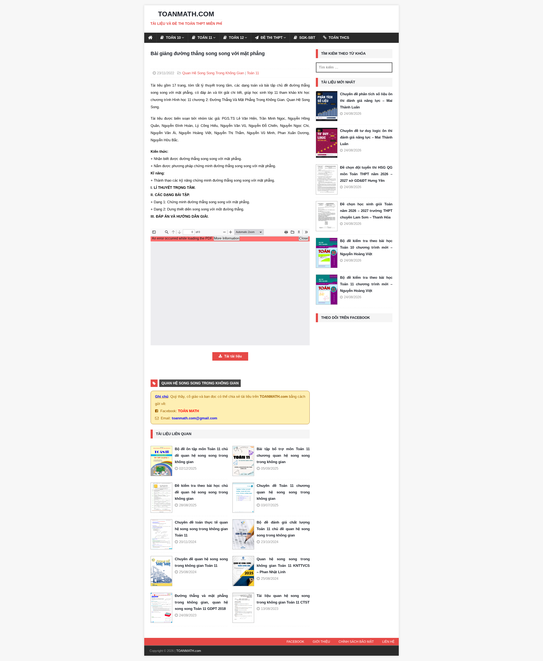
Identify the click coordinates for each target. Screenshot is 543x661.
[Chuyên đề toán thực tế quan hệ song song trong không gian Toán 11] (163, 534)
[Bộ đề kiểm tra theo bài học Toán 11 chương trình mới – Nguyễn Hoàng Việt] (326, 289)
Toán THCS (338, 38)
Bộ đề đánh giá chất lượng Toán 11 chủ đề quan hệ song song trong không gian (283, 528)
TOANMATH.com (188, 651)
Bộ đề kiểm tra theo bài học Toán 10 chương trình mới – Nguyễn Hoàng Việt (366, 247)
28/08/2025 (187, 505)
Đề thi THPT (271, 38)
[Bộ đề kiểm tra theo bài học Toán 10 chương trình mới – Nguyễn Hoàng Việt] (326, 253)
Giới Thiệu (321, 641)
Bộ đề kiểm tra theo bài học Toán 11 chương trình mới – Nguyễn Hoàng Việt (366, 284)
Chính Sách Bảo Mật (356, 641)
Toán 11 (253, 73)
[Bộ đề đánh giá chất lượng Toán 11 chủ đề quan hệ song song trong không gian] (244, 534)
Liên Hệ (388, 641)
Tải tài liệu (232, 356)
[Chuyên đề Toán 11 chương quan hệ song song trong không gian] (244, 498)
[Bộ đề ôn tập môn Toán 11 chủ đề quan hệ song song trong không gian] (163, 461)
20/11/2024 (187, 542)
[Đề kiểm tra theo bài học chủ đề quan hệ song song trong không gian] (163, 498)
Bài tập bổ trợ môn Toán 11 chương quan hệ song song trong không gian (283, 455)
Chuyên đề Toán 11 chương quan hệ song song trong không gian (283, 492)
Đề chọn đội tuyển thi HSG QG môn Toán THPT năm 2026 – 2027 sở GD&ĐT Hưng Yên (366, 173)
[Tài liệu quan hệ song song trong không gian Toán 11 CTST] (244, 608)
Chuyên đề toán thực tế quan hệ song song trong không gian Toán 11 (201, 528)
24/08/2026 (352, 114)
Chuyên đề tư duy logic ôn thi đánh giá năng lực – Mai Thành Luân (366, 137)
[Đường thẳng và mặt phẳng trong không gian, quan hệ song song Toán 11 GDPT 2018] (163, 608)
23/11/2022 (165, 73)
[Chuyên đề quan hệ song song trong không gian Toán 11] (163, 571)
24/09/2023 (187, 615)
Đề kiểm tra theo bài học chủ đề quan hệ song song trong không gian (201, 492)
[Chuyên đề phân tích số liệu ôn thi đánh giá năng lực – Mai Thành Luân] (326, 106)
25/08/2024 (187, 572)
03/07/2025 (269, 505)
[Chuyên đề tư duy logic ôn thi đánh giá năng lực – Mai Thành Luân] (326, 143)
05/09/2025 (269, 468)
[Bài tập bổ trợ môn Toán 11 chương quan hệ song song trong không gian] (244, 461)
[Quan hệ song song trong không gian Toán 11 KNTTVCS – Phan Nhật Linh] (244, 571)
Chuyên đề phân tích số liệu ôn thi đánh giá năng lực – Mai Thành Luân (366, 100)
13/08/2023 (269, 609)
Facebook (295, 641)
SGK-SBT (306, 38)
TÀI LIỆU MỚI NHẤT (338, 82)
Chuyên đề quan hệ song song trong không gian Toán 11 (201, 562)
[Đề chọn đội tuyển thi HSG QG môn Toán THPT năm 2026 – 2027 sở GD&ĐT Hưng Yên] (326, 179)
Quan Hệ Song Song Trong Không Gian (213, 73)
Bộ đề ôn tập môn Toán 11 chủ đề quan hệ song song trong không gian (201, 455)
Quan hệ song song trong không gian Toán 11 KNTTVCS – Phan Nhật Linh (283, 565)
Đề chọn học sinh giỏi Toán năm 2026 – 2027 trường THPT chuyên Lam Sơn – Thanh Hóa (366, 210)
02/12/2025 (187, 468)
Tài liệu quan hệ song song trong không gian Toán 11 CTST (283, 599)
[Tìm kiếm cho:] (354, 67)
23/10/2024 (269, 542)
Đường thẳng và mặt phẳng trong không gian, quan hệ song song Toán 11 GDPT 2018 (201, 602)
